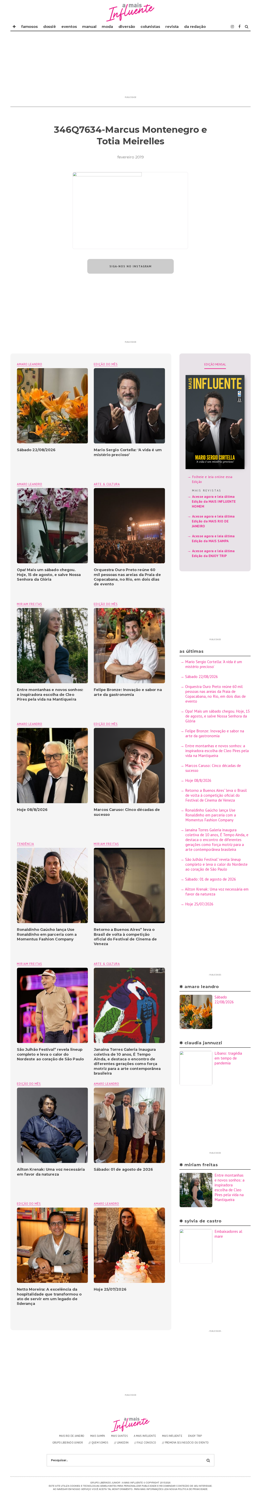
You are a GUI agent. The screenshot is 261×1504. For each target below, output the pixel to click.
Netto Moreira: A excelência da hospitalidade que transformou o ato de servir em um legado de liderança (49, 1296)
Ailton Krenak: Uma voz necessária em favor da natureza (51, 1171)
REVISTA (172, 26)
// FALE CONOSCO (145, 1442)
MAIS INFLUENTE (172, 1436)
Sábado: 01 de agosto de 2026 (123, 1169)
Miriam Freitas (29, 604)
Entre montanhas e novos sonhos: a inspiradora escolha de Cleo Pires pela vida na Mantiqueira (50, 695)
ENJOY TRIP (195, 1436)
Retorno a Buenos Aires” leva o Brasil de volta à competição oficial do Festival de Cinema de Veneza (125, 936)
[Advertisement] (130, 65)
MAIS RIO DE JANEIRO (71, 1436)
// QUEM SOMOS (98, 1442)
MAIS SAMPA (97, 1436)
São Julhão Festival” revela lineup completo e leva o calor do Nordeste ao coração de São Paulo (50, 1054)
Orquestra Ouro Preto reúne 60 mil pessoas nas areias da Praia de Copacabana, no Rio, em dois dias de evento (127, 577)
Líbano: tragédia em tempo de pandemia (228, 1058)
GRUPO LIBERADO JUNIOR (67, 1442)
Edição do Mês (106, 364)
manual (89, 26)
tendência (25, 844)
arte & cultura (107, 484)
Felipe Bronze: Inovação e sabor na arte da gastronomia (128, 692)
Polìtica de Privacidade (192, 1489)
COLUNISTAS (150, 26)
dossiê (49, 26)
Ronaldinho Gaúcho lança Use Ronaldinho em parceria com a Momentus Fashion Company (47, 934)
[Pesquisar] (247, 27)
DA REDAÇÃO (195, 26)
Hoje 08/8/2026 (32, 809)
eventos (69, 26)
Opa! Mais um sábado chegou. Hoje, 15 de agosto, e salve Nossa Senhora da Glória (49, 575)
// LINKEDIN (121, 1442)
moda (107, 26)
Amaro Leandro (29, 364)
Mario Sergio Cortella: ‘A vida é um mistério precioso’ (128, 452)
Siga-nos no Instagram (130, 266)
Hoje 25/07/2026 (110, 1289)
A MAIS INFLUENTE (145, 1436)
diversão (126, 26)
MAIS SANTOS (119, 1436)
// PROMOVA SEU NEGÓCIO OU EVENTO (185, 1442)
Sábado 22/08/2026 (36, 450)
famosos (29, 26)
